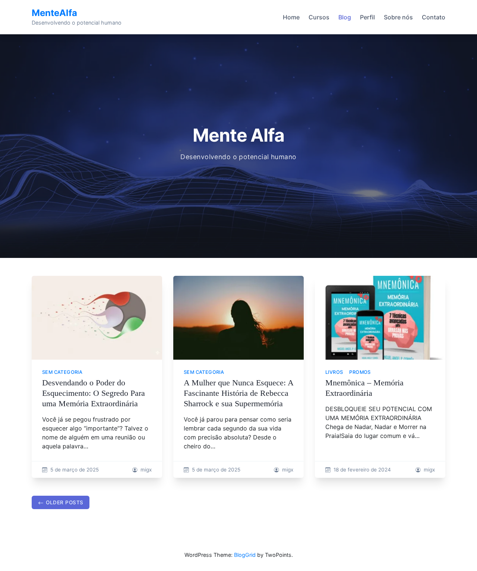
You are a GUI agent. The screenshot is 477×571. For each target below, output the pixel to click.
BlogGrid (245, 555)
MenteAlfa (54, 12)
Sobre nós (398, 17)
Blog (344, 17)
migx (146, 470)
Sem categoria (62, 372)
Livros (334, 372)
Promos (359, 372)
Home (291, 17)
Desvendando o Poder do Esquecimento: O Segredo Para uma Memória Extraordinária (93, 393)
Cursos (319, 17)
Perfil (367, 17)
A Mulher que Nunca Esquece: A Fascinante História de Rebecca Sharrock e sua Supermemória (238, 393)
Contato (433, 17)
